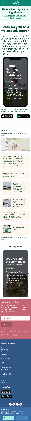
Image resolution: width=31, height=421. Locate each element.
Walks (6, 16)
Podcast (4, 352)
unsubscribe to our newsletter (15, 332)
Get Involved (5, 365)
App (2, 347)
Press (3, 382)
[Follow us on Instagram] (20, 404)
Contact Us (4, 378)
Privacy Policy (23, 413)
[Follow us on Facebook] (10, 404)
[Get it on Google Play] (23, 116)
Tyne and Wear (21, 16)
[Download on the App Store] (7, 116)
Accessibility (5, 369)
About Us (4, 363)
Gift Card (4, 354)
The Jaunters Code (7, 367)
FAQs (3, 380)
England (12, 16)
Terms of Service (10, 337)
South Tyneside (15, 18)
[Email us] (17, 404)
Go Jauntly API (5, 349)
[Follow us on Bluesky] (13, 404)
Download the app (6, 133)
